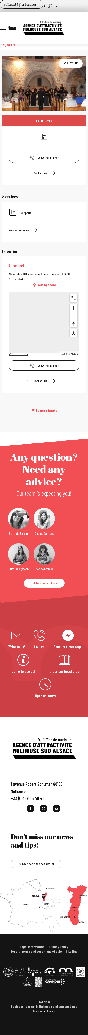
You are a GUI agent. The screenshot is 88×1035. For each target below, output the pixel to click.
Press (51, 1011)
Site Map (72, 951)
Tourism (44, 1002)
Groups (38, 1011)
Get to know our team (44, 583)
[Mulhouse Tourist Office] (43, 27)
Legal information (32, 947)
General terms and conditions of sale (36, 951)
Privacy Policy (58, 947)
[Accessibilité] (45, 5)
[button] (50, 6)
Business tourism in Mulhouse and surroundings (44, 1006)
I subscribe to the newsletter (36, 864)
